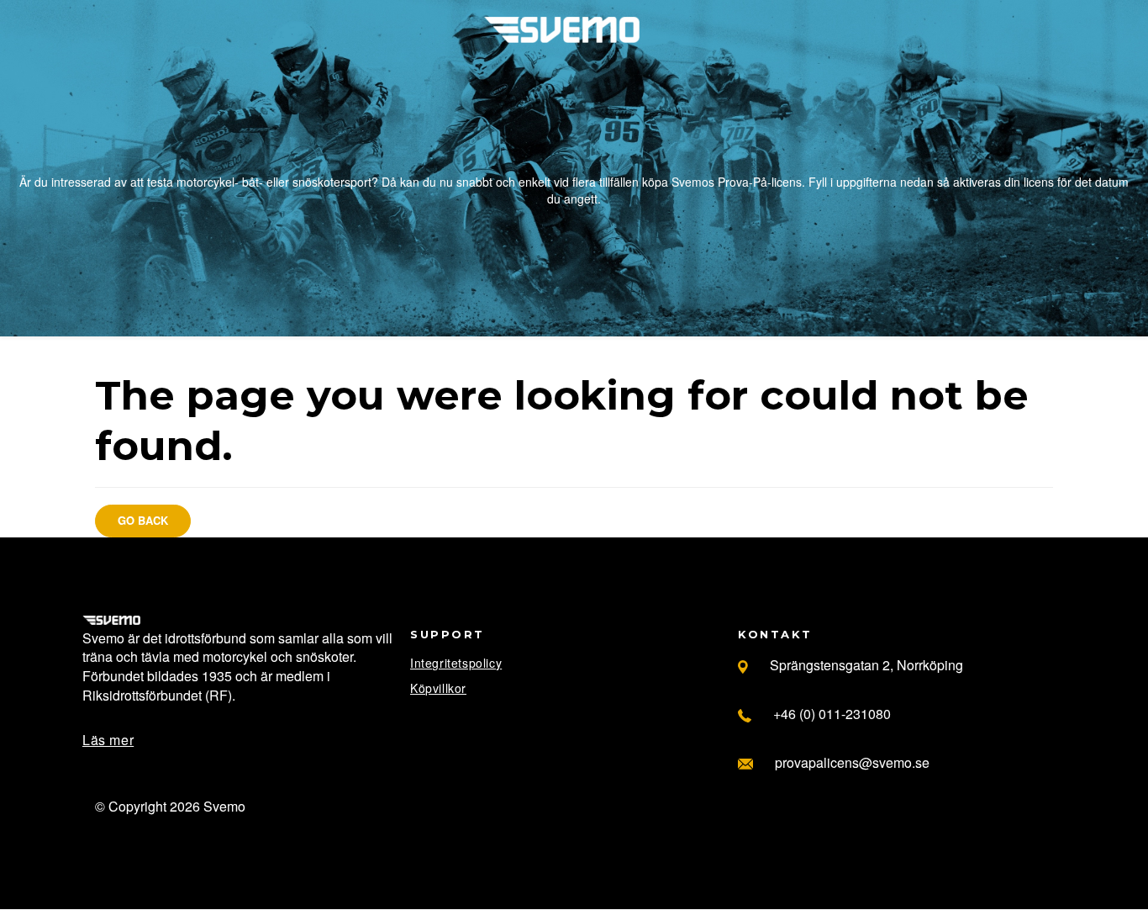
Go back (143, 520)
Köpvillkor (438, 688)
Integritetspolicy (456, 662)
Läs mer (108, 739)
